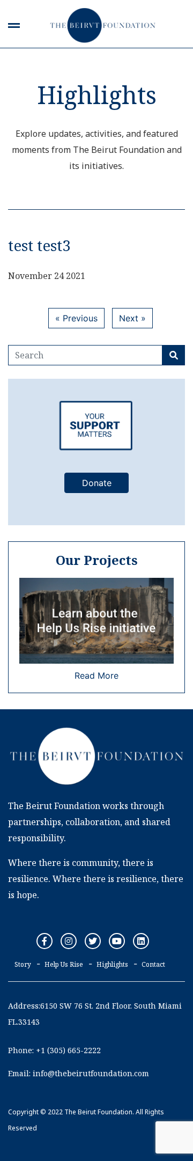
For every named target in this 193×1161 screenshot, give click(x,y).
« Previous (76, 318)
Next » (132, 318)
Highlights (112, 964)
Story (22, 964)
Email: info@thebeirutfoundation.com (78, 1073)
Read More (96, 675)
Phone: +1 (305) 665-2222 (54, 1050)
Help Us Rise (63, 964)
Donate (97, 482)
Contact (153, 964)
